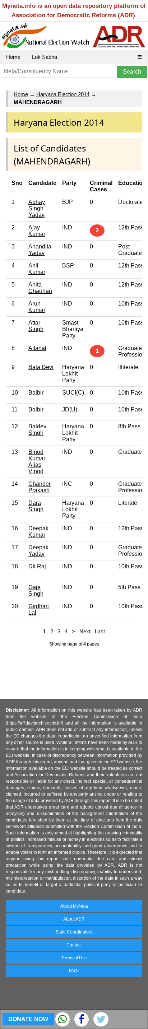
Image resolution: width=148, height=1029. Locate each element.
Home (13, 57)
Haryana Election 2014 (62, 94)
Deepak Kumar (38, 531)
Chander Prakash (39, 487)
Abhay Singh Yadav (36, 208)
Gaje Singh (35, 590)
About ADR (74, 919)
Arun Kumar (36, 307)
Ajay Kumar (36, 230)
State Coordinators (74, 932)
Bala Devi (41, 367)
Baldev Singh (37, 429)
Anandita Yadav (39, 249)
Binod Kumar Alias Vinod (36, 461)
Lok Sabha (44, 57)
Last (100, 631)
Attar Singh (35, 326)
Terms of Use (74, 957)
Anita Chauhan (40, 287)
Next (85, 631)
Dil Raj (37, 566)
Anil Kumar (36, 268)
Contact (74, 944)
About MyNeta (74, 906)
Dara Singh (35, 506)
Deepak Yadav (38, 550)
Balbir (35, 393)
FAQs (74, 970)
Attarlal (37, 348)
